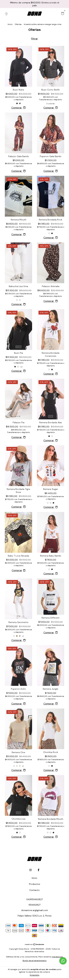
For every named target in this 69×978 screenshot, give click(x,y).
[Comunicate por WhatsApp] (63, 960)
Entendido (34, 975)
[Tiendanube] (35, 944)
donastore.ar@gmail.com (34, 910)
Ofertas (18, 24)
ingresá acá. (57, 956)
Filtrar (34, 38)
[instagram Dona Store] (30, 870)
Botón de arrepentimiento (35, 960)
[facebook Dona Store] (38, 870)
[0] (62, 14)
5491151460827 (34, 899)
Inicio (10, 24)
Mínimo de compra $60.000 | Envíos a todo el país (34, 4)
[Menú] (7, 14)
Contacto (34, 890)
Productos (34, 884)
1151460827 (34, 904)
